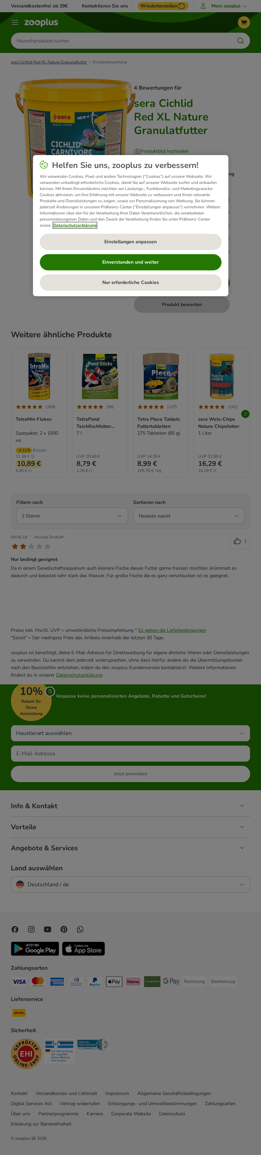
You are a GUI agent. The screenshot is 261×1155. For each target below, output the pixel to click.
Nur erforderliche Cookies (130, 282)
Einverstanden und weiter (130, 262)
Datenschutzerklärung (75, 225)
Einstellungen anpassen (130, 242)
